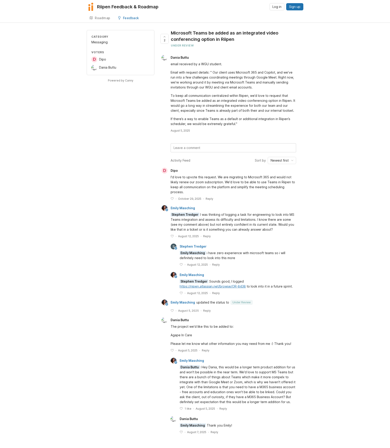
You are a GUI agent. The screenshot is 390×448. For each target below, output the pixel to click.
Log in (276, 7)
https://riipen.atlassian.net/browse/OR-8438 (213, 286)
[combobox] (282, 160)
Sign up (294, 7)
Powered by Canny (120, 80)
